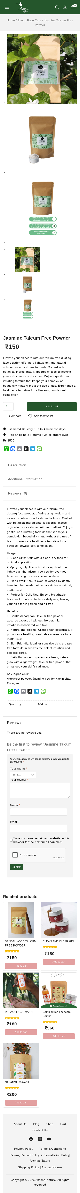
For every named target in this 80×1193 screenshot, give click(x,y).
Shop (50, 1124)
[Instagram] (40, 1139)
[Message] (39, 448)
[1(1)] (42, 69)
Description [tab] (17, 465)
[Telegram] (32, 448)
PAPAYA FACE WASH (19, 1011)
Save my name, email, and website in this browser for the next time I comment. (41, 840)
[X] (26, 448)
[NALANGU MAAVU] (21, 1061)
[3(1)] (42, 138)
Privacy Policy (23, 1148)
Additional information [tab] (25, 479)
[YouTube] (49, 1139)
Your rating (18, 768)
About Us (20, 1124)
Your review (19, 779)
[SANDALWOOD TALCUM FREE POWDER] (21, 920)
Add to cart (52, 406)
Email (14, 821)
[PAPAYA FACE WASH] (21, 990)
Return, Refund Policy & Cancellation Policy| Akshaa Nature (40, 1158)
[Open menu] (7, 7)
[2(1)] (42, 208)
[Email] (19, 448)
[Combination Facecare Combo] (59, 990)
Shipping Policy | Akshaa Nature (40, 1167)
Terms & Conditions (52, 1148)
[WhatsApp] (6, 448)
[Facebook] (13, 448)
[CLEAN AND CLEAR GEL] (59, 920)
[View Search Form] (55, 7)
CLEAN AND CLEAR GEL (59, 941)
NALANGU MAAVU (17, 1082)
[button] (21, 966)
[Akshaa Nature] (22, 7)
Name (15, 805)
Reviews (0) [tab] (17, 493)
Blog (36, 1124)
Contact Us (40, 1130)
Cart (63, 1124)
